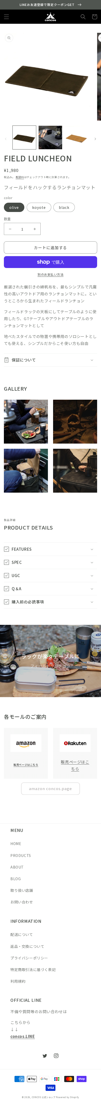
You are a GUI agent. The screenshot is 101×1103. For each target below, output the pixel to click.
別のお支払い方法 (50, 274)
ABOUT (17, 867)
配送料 (20, 177)
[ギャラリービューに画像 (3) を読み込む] (76, 137)
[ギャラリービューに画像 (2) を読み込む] (50, 137)
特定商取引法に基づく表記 (33, 969)
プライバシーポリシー (29, 957)
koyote (39, 207)
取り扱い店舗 (21, 890)
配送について (21, 934)
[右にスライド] (95, 139)
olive (14, 207)
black (64, 207)
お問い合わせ (21, 901)
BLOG (15, 878)
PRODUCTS (20, 855)
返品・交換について (27, 946)
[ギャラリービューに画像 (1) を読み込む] (24, 137)
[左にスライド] (5, 139)
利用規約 (17, 981)
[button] (6, 16)
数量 (7, 218)
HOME (15, 843)
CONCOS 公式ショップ (43, 1097)
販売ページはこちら (25, 765)
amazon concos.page (50, 788)
